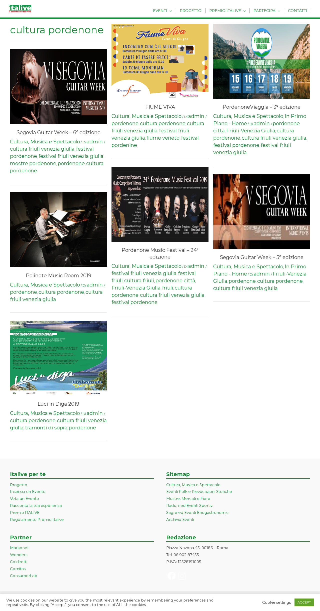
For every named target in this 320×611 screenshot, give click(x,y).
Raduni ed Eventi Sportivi (189, 505)
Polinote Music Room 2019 (58, 276)
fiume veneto (163, 138)
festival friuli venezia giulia (71, 156)
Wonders (18, 554)
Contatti (297, 10)
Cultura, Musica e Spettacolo (45, 142)
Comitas (18, 568)
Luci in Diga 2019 (58, 404)
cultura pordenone (61, 292)
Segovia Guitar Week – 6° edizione (58, 132)
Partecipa (265, 10)
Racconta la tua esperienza (36, 505)
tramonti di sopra (46, 428)
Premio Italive (225, 10)
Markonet (19, 547)
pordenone (71, 163)
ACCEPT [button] (304, 602)
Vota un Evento (24, 498)
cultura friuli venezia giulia (42, 149)
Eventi (160, 10)
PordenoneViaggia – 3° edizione (261, 107)
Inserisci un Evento (28, 491)
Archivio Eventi (180, 519)
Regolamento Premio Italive (37, 519)
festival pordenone (135, 302)
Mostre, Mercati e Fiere (188, 498)
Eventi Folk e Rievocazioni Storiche (199, 491)
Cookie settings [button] (276, 602)
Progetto (191, 10)
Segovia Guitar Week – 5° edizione (262, 257)
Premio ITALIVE (25, 512)
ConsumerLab (23, 575)
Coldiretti (18, 561)
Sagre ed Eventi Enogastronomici (197, 512)
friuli (167, 288)
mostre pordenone (33, 163)
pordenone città (175, 281)
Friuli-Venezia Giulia (136, 288)
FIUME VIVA (160, 107)
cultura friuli (139, 281)
